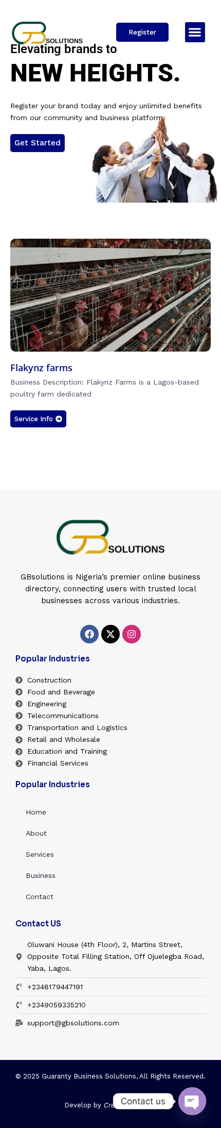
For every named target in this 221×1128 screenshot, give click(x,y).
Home (36, 812)
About (36, 833)
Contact (39, 896)
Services (40, 854)
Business (41, 875)
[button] (195, 32)
